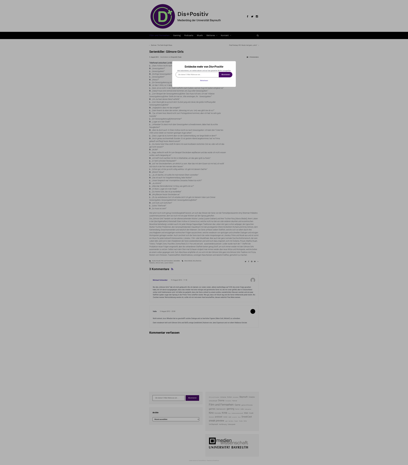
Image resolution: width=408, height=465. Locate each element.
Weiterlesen (204, 80)
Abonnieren (225, 75)
